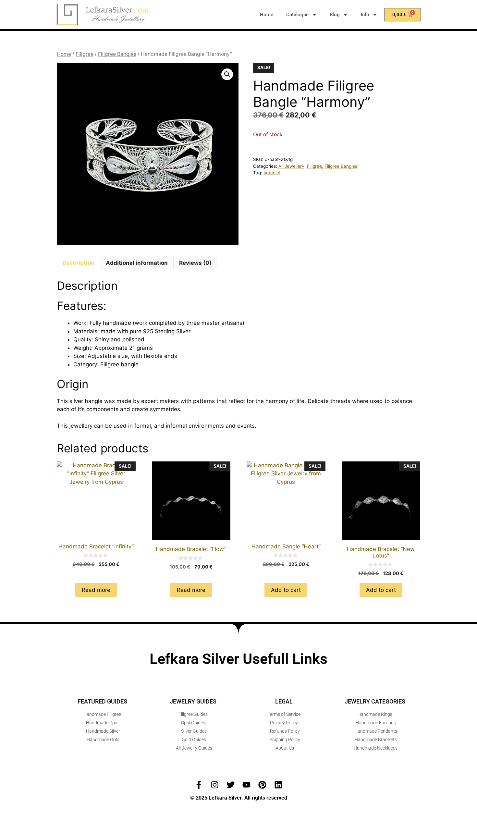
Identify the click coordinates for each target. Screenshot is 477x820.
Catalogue (297, 15)
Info (365, 15)
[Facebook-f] (199, 785)
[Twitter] (230, 785)
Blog (335, 15)
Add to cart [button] (286, 590)
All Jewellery (291, 166)
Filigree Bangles (117, 54)
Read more (96, 590)
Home (266, 15)
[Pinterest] (262, 785)
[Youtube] (246, 785)
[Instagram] (215, 785)
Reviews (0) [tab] (195, 263)
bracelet (272, 172)
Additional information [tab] (137, 263)
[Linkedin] (278, 785)
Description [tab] (78, 263)
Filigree (84, 54)
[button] (227, 74)
